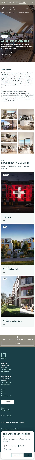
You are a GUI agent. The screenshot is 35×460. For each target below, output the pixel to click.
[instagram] (10, 415)
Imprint (3, 408)
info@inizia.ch (5, 371)
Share (10, 56)
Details (17, 455)
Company (8, 12)
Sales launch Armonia (23, 12)
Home (2, 12)
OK (28, 455)
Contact (8, 402)
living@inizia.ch (5, 384)
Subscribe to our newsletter (10, 429)
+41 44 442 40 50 (6, 383)
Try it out (22, 2)
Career (3, 392)
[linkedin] (8, 415)
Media (14, 12)
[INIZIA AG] (8, 8)
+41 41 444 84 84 (6, 369)
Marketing (9, 449)
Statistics (22, 446)
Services (3, 394)
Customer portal (6, 396)
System (10, 446)
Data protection (5, 410)
